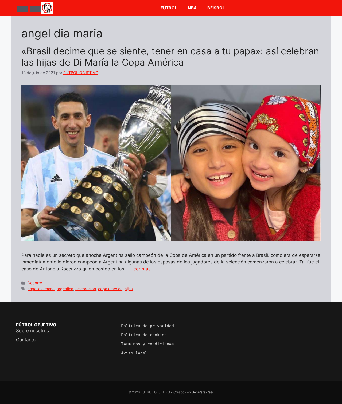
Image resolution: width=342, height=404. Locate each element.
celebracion (85, 288)
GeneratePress (203, 392)
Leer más (141, 268)
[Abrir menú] (22, 9)
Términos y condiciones (147, 344)
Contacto (26, 339)
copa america (110, 288)
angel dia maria (41, 288)
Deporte (35, 283)
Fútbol (169, 7)
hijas (129, 288)
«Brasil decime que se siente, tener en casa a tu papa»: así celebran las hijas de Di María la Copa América (170, 56)
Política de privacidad (147, 325)
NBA (192, 7)
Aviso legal (134, 353)
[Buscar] (35, 9)
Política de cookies (144, 335)
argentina (65, 288)
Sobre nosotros (32, 330)
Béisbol (216, 7)
